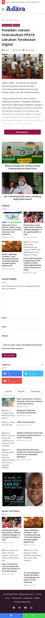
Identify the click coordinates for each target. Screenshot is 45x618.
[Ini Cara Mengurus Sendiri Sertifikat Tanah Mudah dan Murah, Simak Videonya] (33, 559)
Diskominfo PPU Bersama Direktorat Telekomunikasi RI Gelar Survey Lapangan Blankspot (29, 453)
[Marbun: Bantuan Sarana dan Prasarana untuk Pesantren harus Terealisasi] (8, 439)
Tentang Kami (17, 598)
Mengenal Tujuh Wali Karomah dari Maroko (26, 411)
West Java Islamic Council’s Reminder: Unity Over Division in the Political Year (29, 401)
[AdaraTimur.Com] (15, 9)
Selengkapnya (22, 132)
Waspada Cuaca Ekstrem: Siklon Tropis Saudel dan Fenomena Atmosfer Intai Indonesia (11, 229)
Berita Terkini (14, 20)
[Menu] (3, 10)
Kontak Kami (27, 598)
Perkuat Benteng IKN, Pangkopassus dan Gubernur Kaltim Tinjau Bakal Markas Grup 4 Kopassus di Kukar (33, 264)
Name (5, 318)
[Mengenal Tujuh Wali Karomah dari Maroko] (8, 414)
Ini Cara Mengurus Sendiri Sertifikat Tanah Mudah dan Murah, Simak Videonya (32, 577)
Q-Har (39, 594)
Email (4, 327)
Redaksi (37, 598)
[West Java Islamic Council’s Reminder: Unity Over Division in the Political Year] (8, 402)
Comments (35, 391)
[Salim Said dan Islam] (8, 425)
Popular (8, 391)
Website (5, 336)
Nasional (16, 25)
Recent (21, 391)
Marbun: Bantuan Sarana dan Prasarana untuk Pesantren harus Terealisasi (30, 435)
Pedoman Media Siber (22, 602)
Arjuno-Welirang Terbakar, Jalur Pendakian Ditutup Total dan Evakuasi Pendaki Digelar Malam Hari (10, 260)
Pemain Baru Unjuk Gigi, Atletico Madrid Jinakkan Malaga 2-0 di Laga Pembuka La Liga (33, 229)
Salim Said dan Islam (26, 422)
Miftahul (6, 50)
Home (5, 20)
